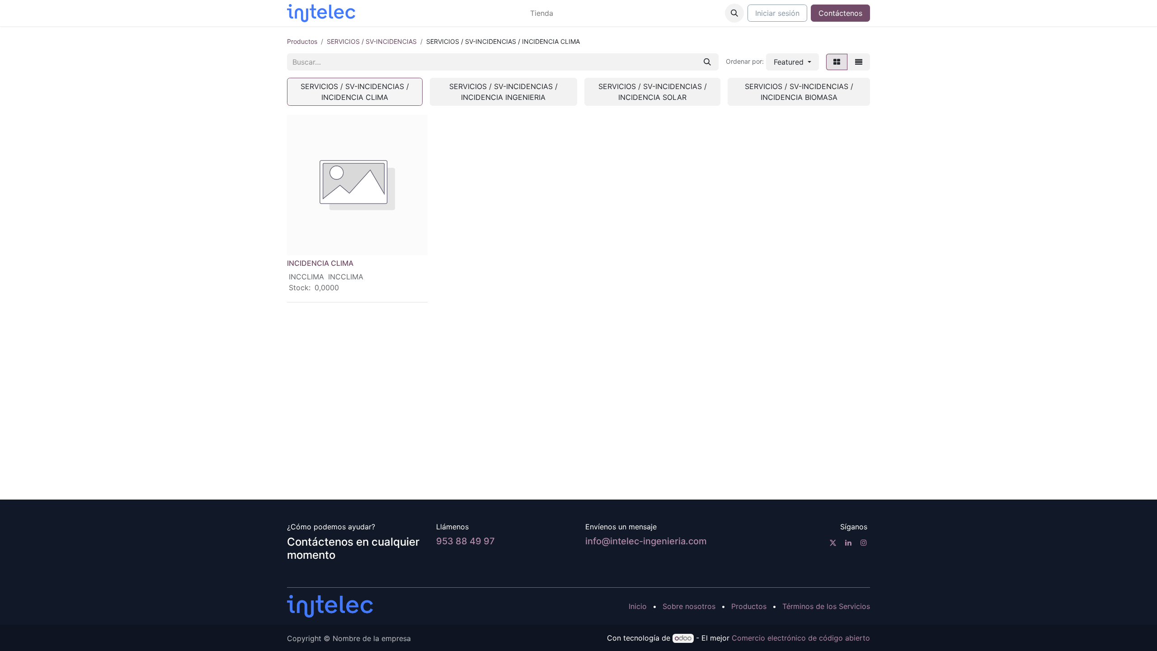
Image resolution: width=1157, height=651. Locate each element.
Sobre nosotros (689, 606)
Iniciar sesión (777, 13)
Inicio (638, 606)
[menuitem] (542, 13)
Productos (302, 41)
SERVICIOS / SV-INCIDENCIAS (372, 41)
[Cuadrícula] (837, 62)
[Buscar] (707, 62)
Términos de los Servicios (826, 606)
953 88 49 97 (465, 541)
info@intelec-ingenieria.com (646, 541)
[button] (734, 13)
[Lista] (858, 62)
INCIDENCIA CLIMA (320, 263)
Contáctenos (840, 13)
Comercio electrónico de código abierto (801, 637)
